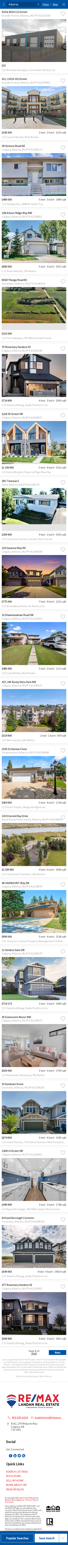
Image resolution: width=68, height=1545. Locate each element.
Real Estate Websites (27, 1498)
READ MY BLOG (15, 1489)
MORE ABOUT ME (16, 1485)
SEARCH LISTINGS (17, 1471)
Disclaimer (9, 1502)
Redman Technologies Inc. (15, 1500)
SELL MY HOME (15, 1480)
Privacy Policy (31, 1500)
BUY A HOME (13, 1476)
